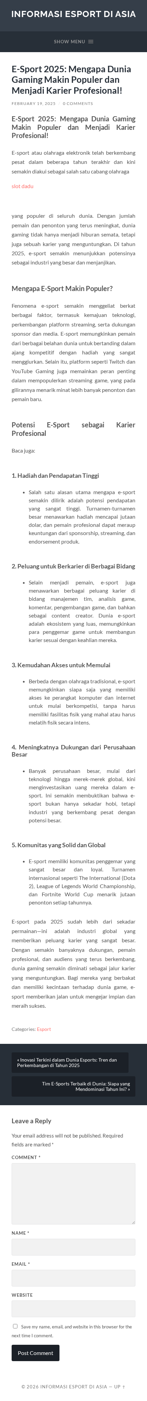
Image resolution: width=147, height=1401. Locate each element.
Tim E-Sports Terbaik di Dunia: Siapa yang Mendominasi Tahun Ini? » (86, 1086)
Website (22, 1295)
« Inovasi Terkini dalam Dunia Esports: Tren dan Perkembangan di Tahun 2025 (67, 1062)
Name (20, 1233)
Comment (26, 1157)
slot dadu (23, 186)
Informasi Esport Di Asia (73, 14)
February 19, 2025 (34, 103)
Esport (44, 1029)
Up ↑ (120, 1386)
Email (21, 1264)
